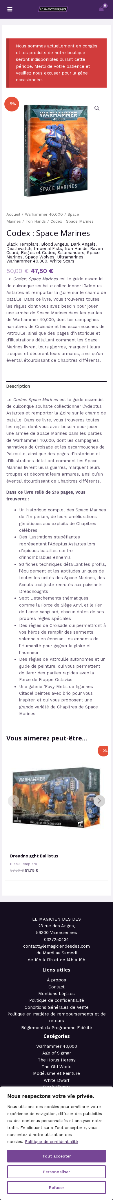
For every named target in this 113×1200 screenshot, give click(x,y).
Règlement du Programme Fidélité (56, 1027)
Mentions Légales (56, 993)
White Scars (62, 261)
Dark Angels (83, 244)
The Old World (56, 1066)
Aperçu (56, 843)
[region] (56, 1143)
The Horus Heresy (57, 1060)
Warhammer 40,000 (44, 214)
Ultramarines (70, 257)
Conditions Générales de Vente (57, 1007)
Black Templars (22, 244)
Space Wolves (39, 257)
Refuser (56, 1187)
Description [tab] (18, 386)
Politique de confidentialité (51, 1141)
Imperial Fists (48, 248)
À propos (56, 980)
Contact (56, 987)
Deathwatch (18, 248)
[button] (97, 108)
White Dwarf (57, 1080)
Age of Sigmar (56, 1053)
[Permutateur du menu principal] (10, 9)
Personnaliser (56, 1171)
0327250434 (56, 939)
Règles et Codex (38, 252)
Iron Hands (35, 221)
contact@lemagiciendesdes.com (56, 946)
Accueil (13, 214)
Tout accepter (56, 1156)
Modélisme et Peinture (56, 1073)
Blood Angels (54, 244)
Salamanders (71, 252)
